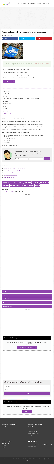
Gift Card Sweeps (44, 182)
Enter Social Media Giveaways (11, 173)
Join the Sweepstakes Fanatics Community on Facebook (18, 170)
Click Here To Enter (9, 81)
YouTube (3, 448)
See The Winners (31, 429)
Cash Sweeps (28, 182)
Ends (33, 3)
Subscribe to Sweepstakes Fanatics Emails (14, 168)
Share (6, 38)
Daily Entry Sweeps (7, 182)
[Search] (51, 3)
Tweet (23, 38)
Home (19, 3)
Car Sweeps (35, 182)
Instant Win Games (41, 3)
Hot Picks (37, 185)
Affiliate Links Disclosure (38, 459)
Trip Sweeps (6, 185)
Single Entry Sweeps (15, 185)
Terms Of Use (28, 459)
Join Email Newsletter (33, 431)
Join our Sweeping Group (33, 433)
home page (46, 63)
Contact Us (4, 426)
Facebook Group (5, 443)
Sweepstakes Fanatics (37, 63)
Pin (39, 38)
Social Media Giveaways (28, 185)
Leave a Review (31, 435)
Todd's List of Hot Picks (9, 177)
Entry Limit (23, 3)
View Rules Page (7, 113)
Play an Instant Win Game (10, 175)
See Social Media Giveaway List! (27, 347)
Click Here (27, 411)
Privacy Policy (21, 459)
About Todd (30, 426)
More (47, 3)
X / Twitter (4, 445)
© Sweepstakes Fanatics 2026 (10, 459)
